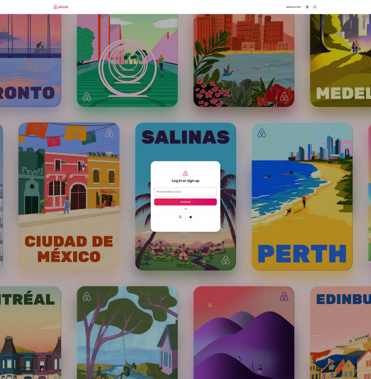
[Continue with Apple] (190, 217)
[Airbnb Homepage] (60, 7)
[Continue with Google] (180, 217)
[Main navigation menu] (315, 7)
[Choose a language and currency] (307, 7)
